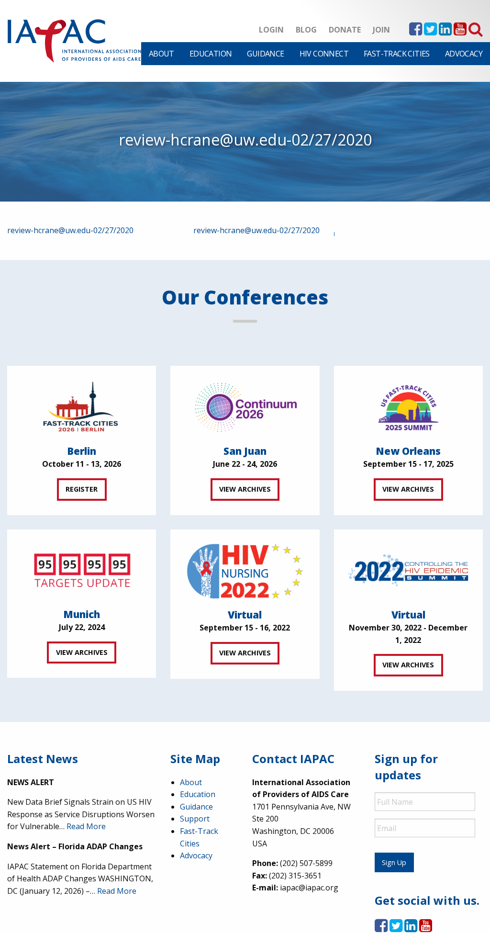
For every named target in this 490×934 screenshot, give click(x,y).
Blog (306, 29)
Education (210, 53)
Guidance (265, 53)
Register (82, 489)
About (161, 53)
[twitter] (430, 31)
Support (195, 818)
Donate (345, 29)
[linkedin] (445, 31)
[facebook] (415, 31)
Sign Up (394, 862)
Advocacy (463, 53)
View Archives (245, 489)
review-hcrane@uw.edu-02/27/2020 (70, 230)
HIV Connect (324, 53)
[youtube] (460, 31)
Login (271, 29)
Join (381, 29)
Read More (86, 826)
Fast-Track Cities (397, 53)
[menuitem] (161, 53)
